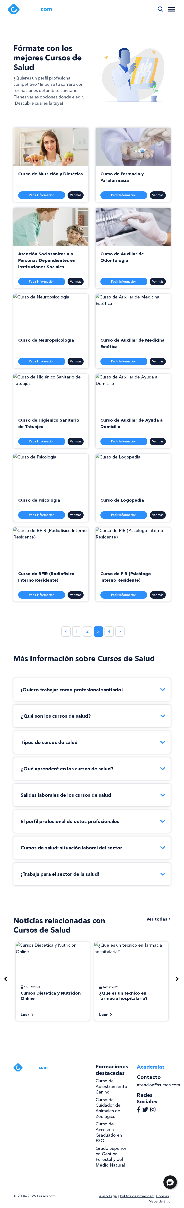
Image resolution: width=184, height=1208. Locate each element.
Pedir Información (41, 195)
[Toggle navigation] (171, 9)
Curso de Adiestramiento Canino (111, 1086)
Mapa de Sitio (160, 1201)
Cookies (162, 1196)
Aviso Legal (108, 1196)
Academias (151, 1067)
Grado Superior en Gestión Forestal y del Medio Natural (111, 1157)
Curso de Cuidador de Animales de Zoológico (108, 1108)
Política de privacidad (137, 1196)
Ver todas (157, 919)
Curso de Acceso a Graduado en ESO (109, 1132)
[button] (170, 1182)
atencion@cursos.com (158, 1085)
